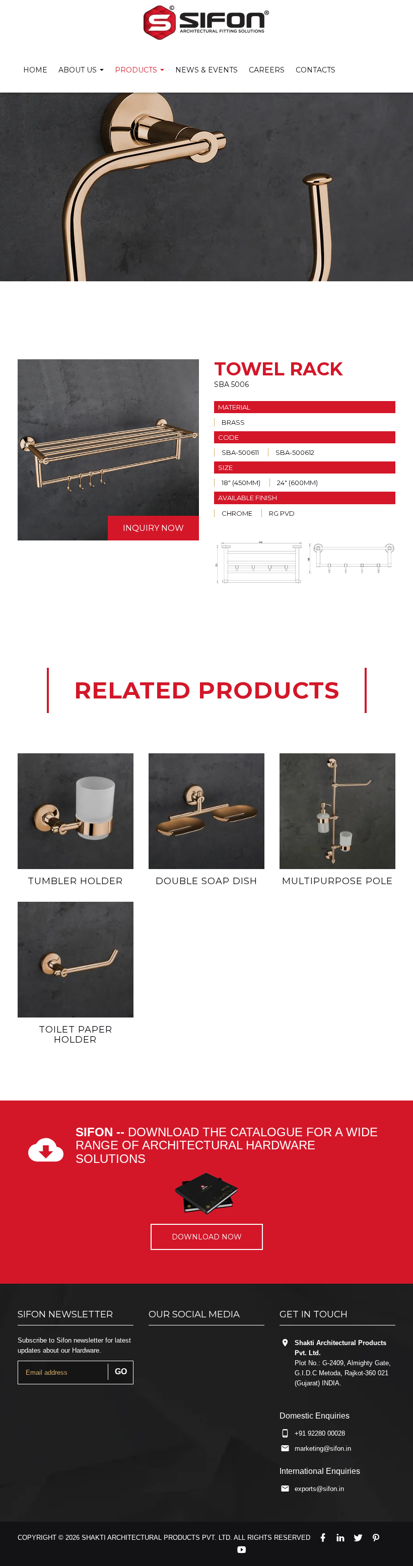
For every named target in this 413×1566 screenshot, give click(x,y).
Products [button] (137, 69)
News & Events (206, 69)
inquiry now (153, 528)
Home (35, 69)
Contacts (315, 69)
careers (267, 69)
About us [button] (78, 69)
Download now (207, 1236)
